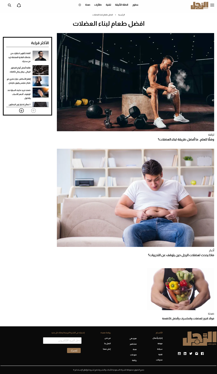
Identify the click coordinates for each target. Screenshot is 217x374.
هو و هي (133, 338)
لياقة (211, 134)
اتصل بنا (107, 343)
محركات (159, 360)
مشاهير (133, 344)
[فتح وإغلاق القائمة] (212, 5)
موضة (160, 343)
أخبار (211, 250)
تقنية (108, 4)
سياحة (160, 349)
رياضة (134, 360)
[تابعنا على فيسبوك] (202, 354)
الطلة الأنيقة (121, 4)
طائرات (98, 4)
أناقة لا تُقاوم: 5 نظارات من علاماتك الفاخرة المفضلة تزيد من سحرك (19, 57)
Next (21, 110)
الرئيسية (121, 15)
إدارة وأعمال (158, 338)
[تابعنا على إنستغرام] (196, 354)
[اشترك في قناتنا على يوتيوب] (179, 354)
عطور (135, 4)
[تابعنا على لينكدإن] (185, 354)
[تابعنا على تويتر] (190, 354)
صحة (87, 4)
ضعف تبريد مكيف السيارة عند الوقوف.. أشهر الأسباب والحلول (19, 94)
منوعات (133, 355)
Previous (33, 110)
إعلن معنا (107, 349)
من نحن (108, 338)
